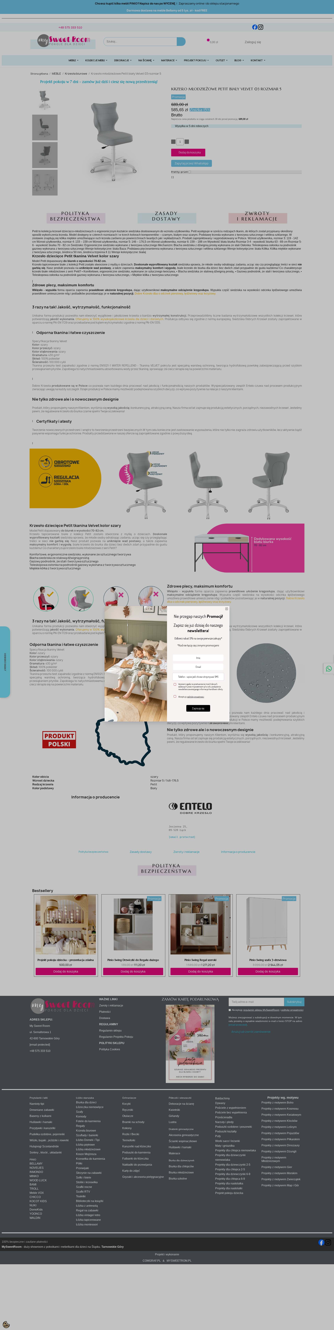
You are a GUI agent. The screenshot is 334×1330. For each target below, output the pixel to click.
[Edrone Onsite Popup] (167, 665)
